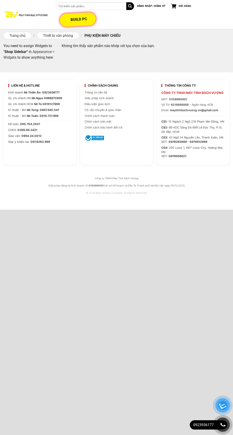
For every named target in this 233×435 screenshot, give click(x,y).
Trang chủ (17, 35)
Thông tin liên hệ (96, 92)
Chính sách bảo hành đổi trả (103, 127)
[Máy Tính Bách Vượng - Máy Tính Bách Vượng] (26, 14)
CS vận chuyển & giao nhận (103, 110)
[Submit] (130, 6)
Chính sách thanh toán (100, 116)
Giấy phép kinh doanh (99, 98)
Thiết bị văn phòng (58, 35)
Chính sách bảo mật (98, 121)
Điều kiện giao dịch (97, 104)
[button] (151, 6)
